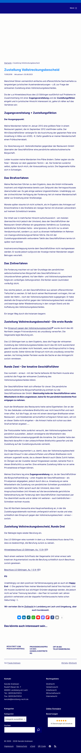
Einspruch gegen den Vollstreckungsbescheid (29, 328)
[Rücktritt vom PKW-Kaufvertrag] (17, 636)
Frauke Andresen (13, 663)
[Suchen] (38, 730)
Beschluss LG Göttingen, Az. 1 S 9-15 (21, 570)
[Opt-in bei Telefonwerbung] (63, 637)
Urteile (65, 663)
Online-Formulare (53, 709)
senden (50, 1)
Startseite (8, 63)
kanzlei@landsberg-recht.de (16, 699)
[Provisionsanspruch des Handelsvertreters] (40, 637)
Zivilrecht (28, 606)
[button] (19, 617)
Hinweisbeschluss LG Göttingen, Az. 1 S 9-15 (25, 549)
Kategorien (9, 714)
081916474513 (35, 1)
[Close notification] (77, 1)
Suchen (7, 725)
